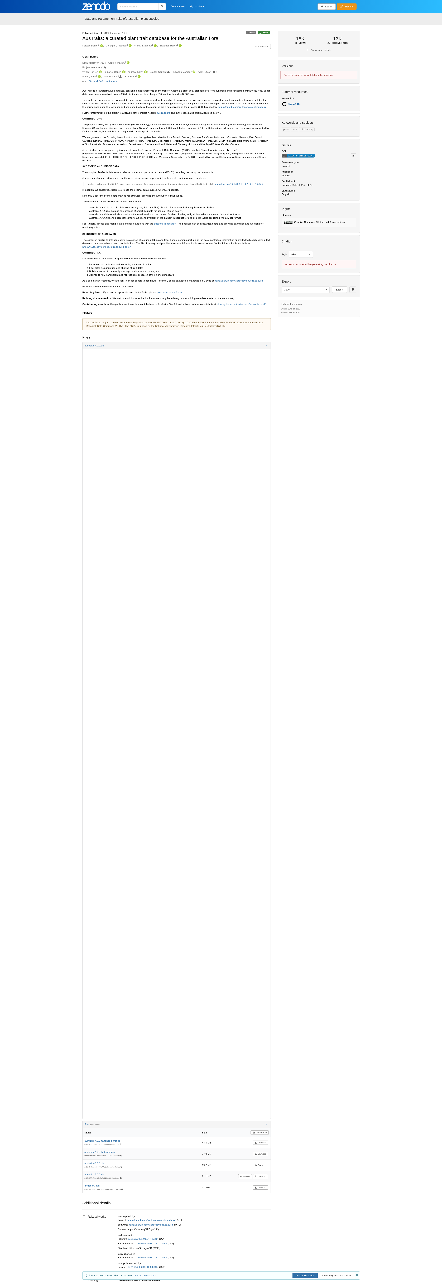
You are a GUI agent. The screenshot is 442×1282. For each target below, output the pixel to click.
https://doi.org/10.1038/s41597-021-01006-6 (238, 184)
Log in (328, 6)
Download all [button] (261, 1133)
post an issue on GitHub (170, 292)
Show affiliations (261, 46)
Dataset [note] (251, 33)
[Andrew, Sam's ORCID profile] (145, 72)
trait (295, 129)
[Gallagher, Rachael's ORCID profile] (130, 45)
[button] (176, 345)
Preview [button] (246, 1176)
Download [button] (262, 1143)
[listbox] (301, 254)
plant (286, 129)
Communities (178, 6)
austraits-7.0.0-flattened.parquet (102, 1140)
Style (284, 254)
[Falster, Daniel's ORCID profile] (101, 45)
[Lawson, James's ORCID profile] (193, 72)
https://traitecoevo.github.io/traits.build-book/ (106, 246)
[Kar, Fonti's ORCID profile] (139, 76)
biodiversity (307, 129)
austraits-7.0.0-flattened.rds (99, 1152)
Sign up (348, 6)
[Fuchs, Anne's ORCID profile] (99, 76)
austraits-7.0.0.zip (94, 1174)
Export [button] (339, 289)
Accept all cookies (305, 1275)
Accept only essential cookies (336, 1275)
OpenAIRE (294, 104)
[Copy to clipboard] (353, 155)
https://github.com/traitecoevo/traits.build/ (151, 1224)
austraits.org (163, 112)
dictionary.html (92, 1185)
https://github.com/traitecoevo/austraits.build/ (242, 107)
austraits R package (165, 223)
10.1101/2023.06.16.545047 (143, 1267)
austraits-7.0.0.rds (94, 1163)
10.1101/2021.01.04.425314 (143, 1238)
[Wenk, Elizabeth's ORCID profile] (155, 45)
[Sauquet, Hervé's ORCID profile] (180, 45)
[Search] (162, 6)
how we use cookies (145, 1275)
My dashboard (197, 6)
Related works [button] (97, 1216)
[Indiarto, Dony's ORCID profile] (123, 72)
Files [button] (92, 1124)
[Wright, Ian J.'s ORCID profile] (100, 72)
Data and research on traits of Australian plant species (122, 18)
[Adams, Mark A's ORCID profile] (127, 62)
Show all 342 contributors (103, 81)
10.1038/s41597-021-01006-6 (151, 1243)
